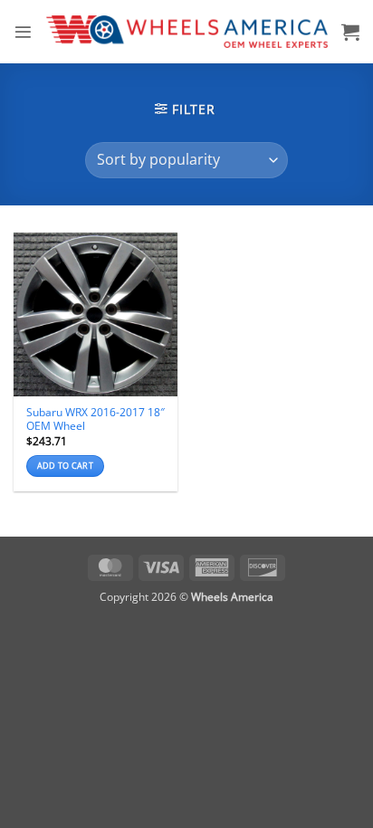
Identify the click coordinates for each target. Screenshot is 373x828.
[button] (23, 32)
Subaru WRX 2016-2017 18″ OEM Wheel (95, 419)
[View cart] (350, 32)
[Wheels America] (187, 31)
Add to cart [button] (65, 465)
